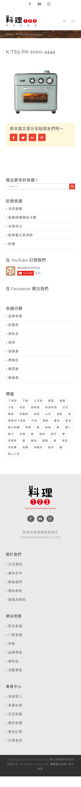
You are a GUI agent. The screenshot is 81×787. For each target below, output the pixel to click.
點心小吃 (14, 453)
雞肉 (34, 440)
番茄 (57, 420)
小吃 (11, 407)
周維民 (13, 360)
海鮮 (60, 413)
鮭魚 (51, 447)
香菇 (65, 440)
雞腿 (45, 440)
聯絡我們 (15, 582)
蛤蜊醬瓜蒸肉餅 (20, 235)
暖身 (11, 413)
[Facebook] (30, 518)
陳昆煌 (13, 369)
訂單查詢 (15, 740)
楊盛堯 (13, 378)
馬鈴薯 (12, 447)
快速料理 (51, 407)
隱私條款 (15, 591)
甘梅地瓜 (15, 226)
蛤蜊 (48, 427)
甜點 (46, 420)
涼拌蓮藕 (15, 209)
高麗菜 (38, 447)
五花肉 (38, 400)
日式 (65, 407)
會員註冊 (15, 705)
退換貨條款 (17, 600)
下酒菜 (12, 400)
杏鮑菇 (23, 413)
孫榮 (11, 342)
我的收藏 (15, 723)
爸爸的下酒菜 (17, 420)
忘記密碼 (15, 714)
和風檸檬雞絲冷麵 (22, 217)
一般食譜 (15, 635)
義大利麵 (14, 427)
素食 (68, 420)
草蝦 (28, 427)
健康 (62, 400)
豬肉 (42, 433)
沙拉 (48, 413)
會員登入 (15, 696)
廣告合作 (15, 573)
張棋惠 (13, 351)
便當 (51, 400)
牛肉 (34, 420)
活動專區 (15, 670)
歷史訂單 (15, 732)
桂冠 (37, 413)
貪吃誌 (13, 661)
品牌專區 (15, 652)
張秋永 (13, 334)
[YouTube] (40, 518)
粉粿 (11, 244)
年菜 (22, 407)
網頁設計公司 (58, 764)
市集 (11, 644)
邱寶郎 (13, 325)
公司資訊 (15, 564)
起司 (54, 433)
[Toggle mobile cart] (64, 21)
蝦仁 (68, 427)
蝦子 (11, 433)
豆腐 (22, 433)
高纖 (25, 447)
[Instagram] (50, 518)
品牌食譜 (15, 316)
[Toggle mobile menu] (73, 21)
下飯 (25, 400)
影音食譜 (15, 626)
